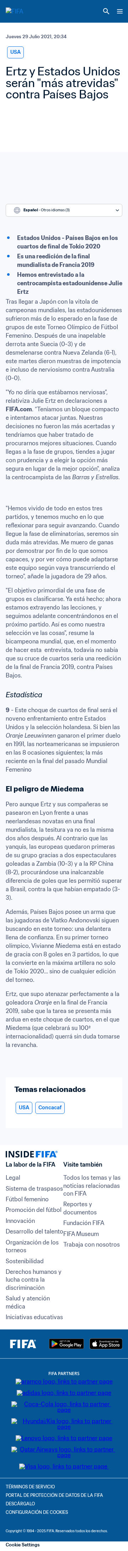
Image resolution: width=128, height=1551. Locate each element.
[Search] (106, 11)
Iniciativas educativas (34, 1317)
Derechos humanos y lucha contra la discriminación (34, 1279)
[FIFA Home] (19, 11)
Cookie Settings (23, 1545)
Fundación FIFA (83, 1222)
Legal (13, 1177)
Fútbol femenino (27, 1199)
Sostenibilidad (25, 1261)
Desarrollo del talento (34, 1231)
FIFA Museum (81, 1233)
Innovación (20, 1220)
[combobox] (64, 210)
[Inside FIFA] (23, 1344)
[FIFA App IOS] (106, 1344)
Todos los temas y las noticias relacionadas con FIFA (92, 1185)
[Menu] (120, 11)
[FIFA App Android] (66, 1343)
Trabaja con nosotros (91, 1244)
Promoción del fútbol (34, 1209)
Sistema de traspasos (34, 1188)
